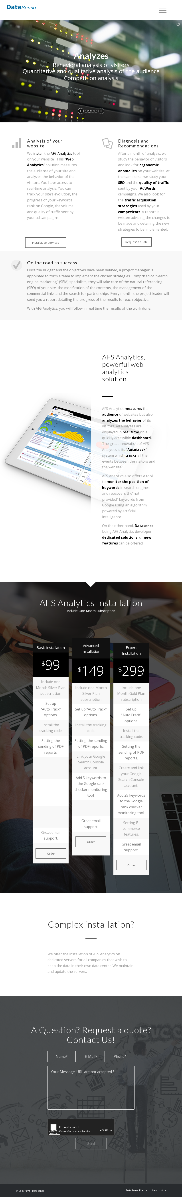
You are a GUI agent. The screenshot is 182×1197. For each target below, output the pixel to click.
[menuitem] (160, 10)
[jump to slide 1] (86, 111)
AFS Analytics (61, 153)
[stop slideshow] (101, 111)
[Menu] (160, 10)
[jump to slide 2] (89, 111)
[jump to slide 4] (95, 111)
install (38, 153)
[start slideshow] (81, 111)
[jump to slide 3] (92, 111)
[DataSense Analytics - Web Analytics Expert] (21, 7)
